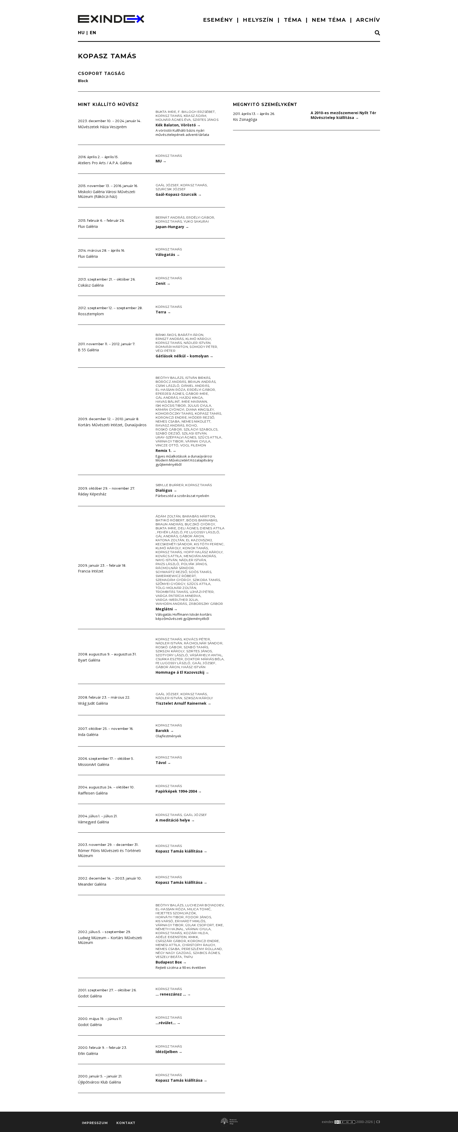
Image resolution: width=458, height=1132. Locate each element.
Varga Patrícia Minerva (178, 596)
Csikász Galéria (91, 285)
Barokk (165, 730)
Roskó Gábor (169, 429)
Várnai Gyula (197, 441)
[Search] (377, 33)
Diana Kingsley (200, 409)
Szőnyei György (170, 584)
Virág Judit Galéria (93, 703)
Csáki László (168, 386)
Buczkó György (200, 524)
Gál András (167, 397)
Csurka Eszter (169, 659)
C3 (378, 1122)
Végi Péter (165, 351)
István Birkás (197, 378)
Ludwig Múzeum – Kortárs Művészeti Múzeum (110, 940)
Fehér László (170, 532)
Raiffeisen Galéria (93, 793)
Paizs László (167, 564)
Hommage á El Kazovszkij (182, 672)
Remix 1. (166, 450)
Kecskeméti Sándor (174, 544)
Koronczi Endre (171, 417)
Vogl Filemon (193, 445)
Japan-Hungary (172, 226)
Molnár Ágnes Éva (173, 120)
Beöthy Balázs (170, 378)
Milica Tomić (199, 909)
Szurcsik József (171, 189)
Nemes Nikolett (196, 421)
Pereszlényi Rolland (202, 949)
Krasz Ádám (195, 116)
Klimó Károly (198, 339)
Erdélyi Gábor (200, 217)
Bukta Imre (166, 112)
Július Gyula (199, 405)
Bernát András (170, 217)
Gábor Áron (191, 536)
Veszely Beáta (169, 957)
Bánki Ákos (166, 335)
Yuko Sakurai (196, 221)
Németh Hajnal (170, 929)
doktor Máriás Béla (204, 659)
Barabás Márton (198, 516)
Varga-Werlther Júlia (177, 600)
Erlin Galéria (88, 1053)
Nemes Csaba (168, 421)
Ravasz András (170, 425)
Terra (163, 311)
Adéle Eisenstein (171, 937)
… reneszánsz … (173, 994)
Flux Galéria (88, 226)
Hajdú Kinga (191, 397)
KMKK (193, 937)
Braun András (201, 382)
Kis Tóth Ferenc (209, 544)
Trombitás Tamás (172, 592)
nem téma (329, 20)
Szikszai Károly (170, 651)
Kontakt (125, 1123)
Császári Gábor (171, 941)
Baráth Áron (190, 335)
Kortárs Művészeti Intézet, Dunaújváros (112, 424)
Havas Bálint (168, 401)
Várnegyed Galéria (93, 821)
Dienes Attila (212, 528)
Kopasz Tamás (169, 116)
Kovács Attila (169, 556)
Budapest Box (171, 962)
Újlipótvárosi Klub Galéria (99, 1082)
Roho (191, 425)
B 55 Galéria (88, 349)
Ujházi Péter (202, 592)
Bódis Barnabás (201, 520)
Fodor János (198, 917)
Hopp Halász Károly (203, 552)
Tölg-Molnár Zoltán (176, 588)
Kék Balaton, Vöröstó (178, 124)
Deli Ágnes (188, 528)
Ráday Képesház (92, 493)
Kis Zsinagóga (245, 119)
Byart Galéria (89, 660)
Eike (219, 925)
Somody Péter (203, 347)
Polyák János (194, 564)
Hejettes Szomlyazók (176, 913)
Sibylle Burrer (170, 485)
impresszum (95, 1123)
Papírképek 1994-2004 (179, 791)
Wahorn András (171, 604)
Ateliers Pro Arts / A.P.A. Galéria (105, 162)
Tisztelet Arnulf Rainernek (183, 703)
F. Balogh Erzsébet (196, 112)
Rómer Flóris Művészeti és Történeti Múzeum (109, 853)
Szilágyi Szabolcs (201, 429)
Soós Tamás (200, 572)
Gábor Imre (197, 394)
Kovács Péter (197, 639)
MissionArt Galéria (93, 764)
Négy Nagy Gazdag (173, 953)
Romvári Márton (172, 347)
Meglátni (167, 608)
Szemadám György (173, 580)
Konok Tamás (195, 548)
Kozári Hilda (196, 933)
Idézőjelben (169, 1051)
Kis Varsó (164, 921)
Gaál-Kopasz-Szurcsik (179, 194)
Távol (163, 762)
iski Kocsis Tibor (171, 405)
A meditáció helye (175, 820)
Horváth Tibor (170, 917)
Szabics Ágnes (206, 953)
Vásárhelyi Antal (206, 655)
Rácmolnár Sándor (175, 568)
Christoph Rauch (198, 945)
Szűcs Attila (210, 437)
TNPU (188, 957)
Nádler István (197, 343)
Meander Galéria (92, 884)
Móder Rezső (201, 417)
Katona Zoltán (170, 540)
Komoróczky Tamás (174, 413)
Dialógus (166, 490)
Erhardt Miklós (190, 921)
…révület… (168, 1022)
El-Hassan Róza (171, 390)
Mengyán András (200, 556)
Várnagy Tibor (170, 441)
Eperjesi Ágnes (170, 394)
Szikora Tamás (206, 580)
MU (161, 160)
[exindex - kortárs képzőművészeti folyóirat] (111, 19)
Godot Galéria (90, 995)
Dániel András (195, 386)
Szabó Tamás (196, 647)
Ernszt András (170, 339)
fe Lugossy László (201, 532)
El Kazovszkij (199, 540)
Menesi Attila (168, 945)
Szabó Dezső (168, 433)
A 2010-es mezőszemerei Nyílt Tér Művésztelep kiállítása (343, 115)
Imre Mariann (194, 401)
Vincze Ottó (167, 445)
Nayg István (167, 560)
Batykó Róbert (170, 520)
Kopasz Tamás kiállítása (181, 851)
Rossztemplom (91, 313)
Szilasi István (194, 433)
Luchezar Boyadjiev (204, 905)
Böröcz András (171, 382)
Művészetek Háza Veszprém (102, 126)
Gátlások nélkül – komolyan (184, 355)
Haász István (193, 667)
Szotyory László (172, 655)
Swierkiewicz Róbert (176, 576)
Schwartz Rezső (171, 572)
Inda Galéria (88, 734)
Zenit (163, 283)
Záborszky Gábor (206, 604)
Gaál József (167, 185)
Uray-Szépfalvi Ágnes (176, 437)
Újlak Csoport (199, 925)
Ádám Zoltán (168, 516)
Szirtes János (205, 120)
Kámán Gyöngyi (170, 409)
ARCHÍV (368, 20)
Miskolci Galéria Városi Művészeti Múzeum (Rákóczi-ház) (106, 194)
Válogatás (168, 254)
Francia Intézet (90, 571)
